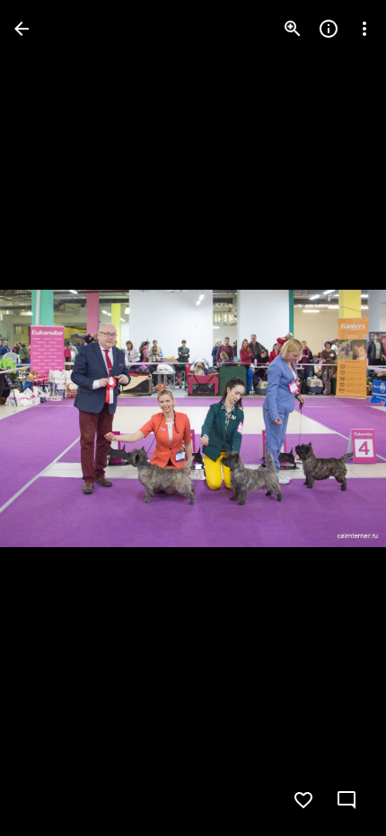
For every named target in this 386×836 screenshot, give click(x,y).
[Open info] (329, 29)
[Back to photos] (21, 28)
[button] (50, 418)
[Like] (303, 800)
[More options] (364, 29)
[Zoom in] (293, 29)
